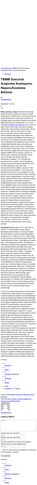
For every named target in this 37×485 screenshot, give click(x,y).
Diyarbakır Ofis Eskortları (16, 125)
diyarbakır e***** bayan (12, 388)
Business (8, 68)
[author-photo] (5, 410)
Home (3, 68)
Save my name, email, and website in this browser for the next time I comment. (18, 451)
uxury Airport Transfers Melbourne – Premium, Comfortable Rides (16, 400)
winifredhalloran (6, 99)
